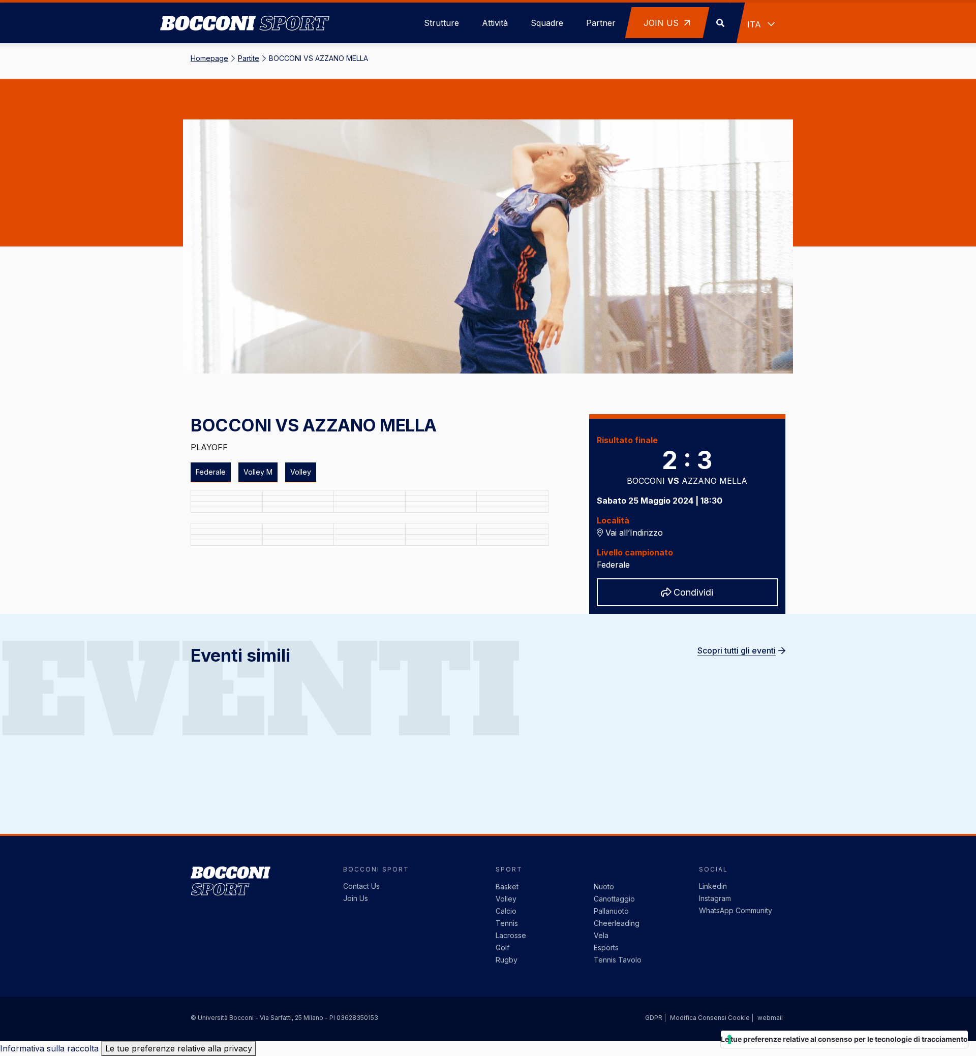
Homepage (209, 58)
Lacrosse (511, 935)
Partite (248, 58)
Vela (601, 935)
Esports (606, 947)
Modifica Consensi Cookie (710, 1017)
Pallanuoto (611, 911)
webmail (770, 1017)
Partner (601, 23)
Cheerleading (616, 923)
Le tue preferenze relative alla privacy (178, 1048)
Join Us (355, 898)
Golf (502, 947)
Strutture (441, 23)
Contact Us (361, 886)
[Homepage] (244, 10)
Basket (507, 886)
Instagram (715, 898)
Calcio (506, 911)
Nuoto (604, 886)
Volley (506, 898)
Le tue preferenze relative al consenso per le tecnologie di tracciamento (844, 1039)
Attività (495, 23)
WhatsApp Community (735, 910)
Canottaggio (614, 898)
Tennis (507, 923)
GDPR (653, 1017)
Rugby (506, 959)
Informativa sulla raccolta (49, 1048)
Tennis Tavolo (618, 959)
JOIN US (662, 23)
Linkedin (713, 886)
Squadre (547, 23)
